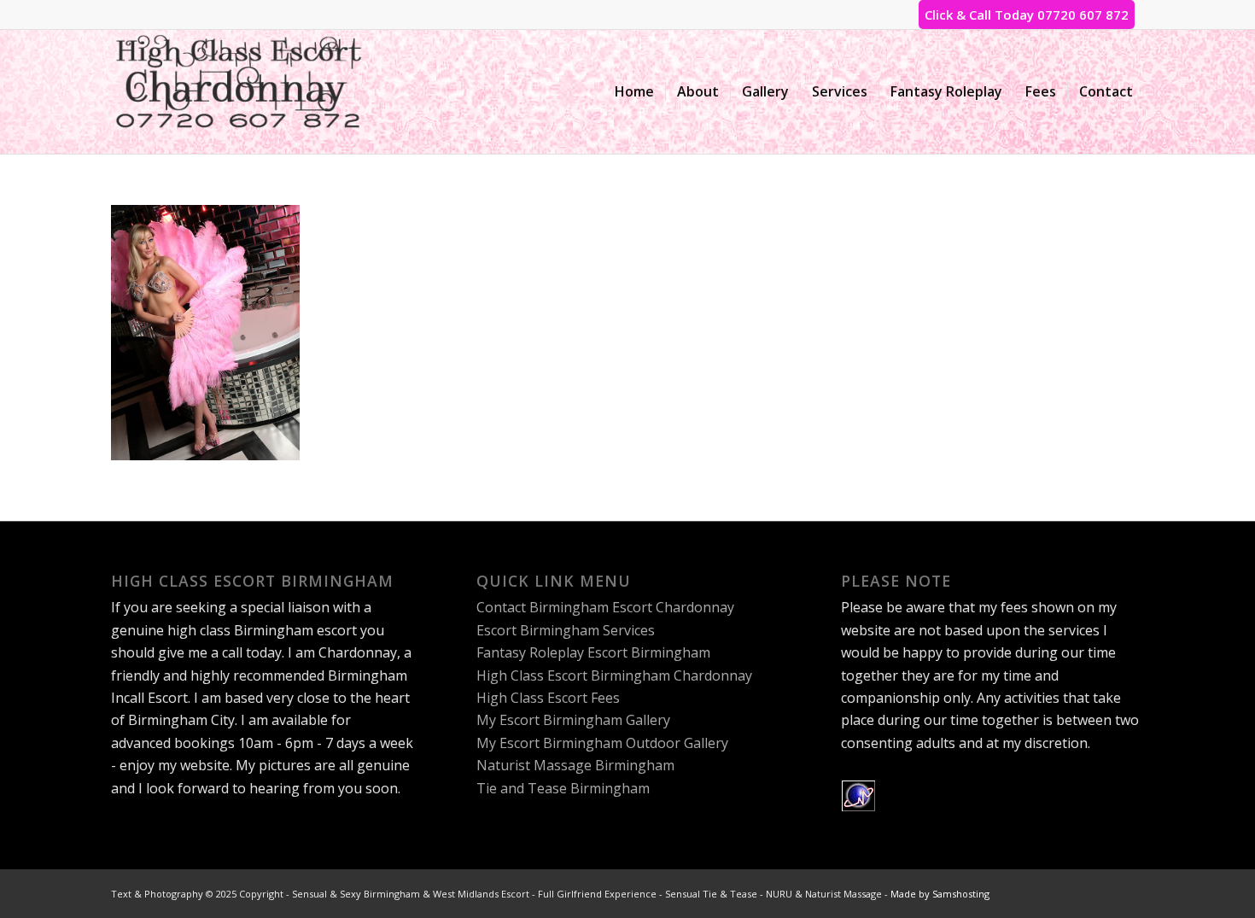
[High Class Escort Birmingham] (239, 92)
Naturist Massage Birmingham (575, 765)
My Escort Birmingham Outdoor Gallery (602, 743)
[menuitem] (634, 92)
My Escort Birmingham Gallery (573, 719)
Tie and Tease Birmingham (563, 788)
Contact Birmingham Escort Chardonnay (605, 607)
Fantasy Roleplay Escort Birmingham (593, 652)
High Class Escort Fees (548, 697)
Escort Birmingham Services (565, 630)
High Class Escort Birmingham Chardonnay (614, 675)
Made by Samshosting (939, 893)
